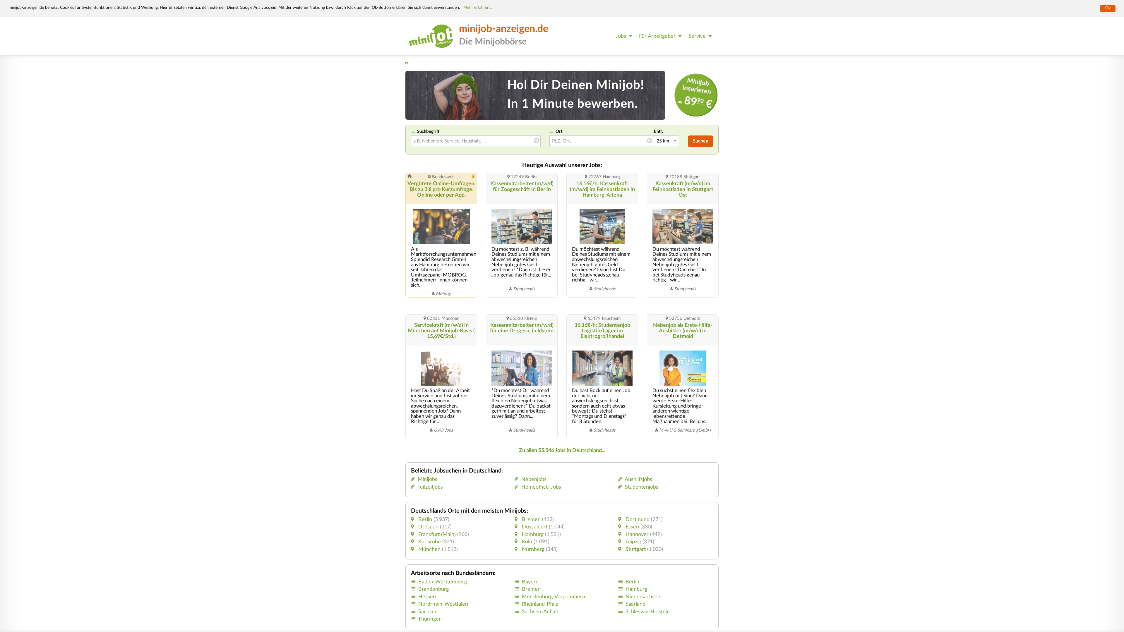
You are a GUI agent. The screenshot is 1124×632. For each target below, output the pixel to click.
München (429, 549)
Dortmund (637, 519)
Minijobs (426, 479)
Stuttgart (635, 549)
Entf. (658, 131)
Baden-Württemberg (442, 581)
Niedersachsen (643, 596)
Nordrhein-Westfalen (443, 604)
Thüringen (430, 618)
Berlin (424, 519)
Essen (631, 526)
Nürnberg (532, 549)
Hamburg (532, 534)
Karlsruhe (429, 541)
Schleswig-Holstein (648, 611)
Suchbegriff (428, 131)
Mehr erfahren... (477, 8)
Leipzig (632, 541)
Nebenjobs (532, 479)
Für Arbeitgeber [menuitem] (657, 36)
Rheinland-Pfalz (540, 604)
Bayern (530, 581)
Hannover (636, 534)
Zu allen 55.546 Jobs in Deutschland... (562, 450)
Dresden (427, 526)
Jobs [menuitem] (621, 36)
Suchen (700, 141)
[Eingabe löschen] (536, 141)
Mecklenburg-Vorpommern (553, 596)
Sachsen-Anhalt (540, 611)
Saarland (635, 604)
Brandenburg (433, 589)
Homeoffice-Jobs (539, 487)
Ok (1108, 8)
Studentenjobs (640, 487)
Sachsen (428, 611)
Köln (526, 541)
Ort (559, 131)
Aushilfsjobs (637, 479)
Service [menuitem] (697, 36)
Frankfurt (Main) (436, 534)
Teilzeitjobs (429, 487)
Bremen (530, 519)
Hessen (427, 596)
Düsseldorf (533, 526)
